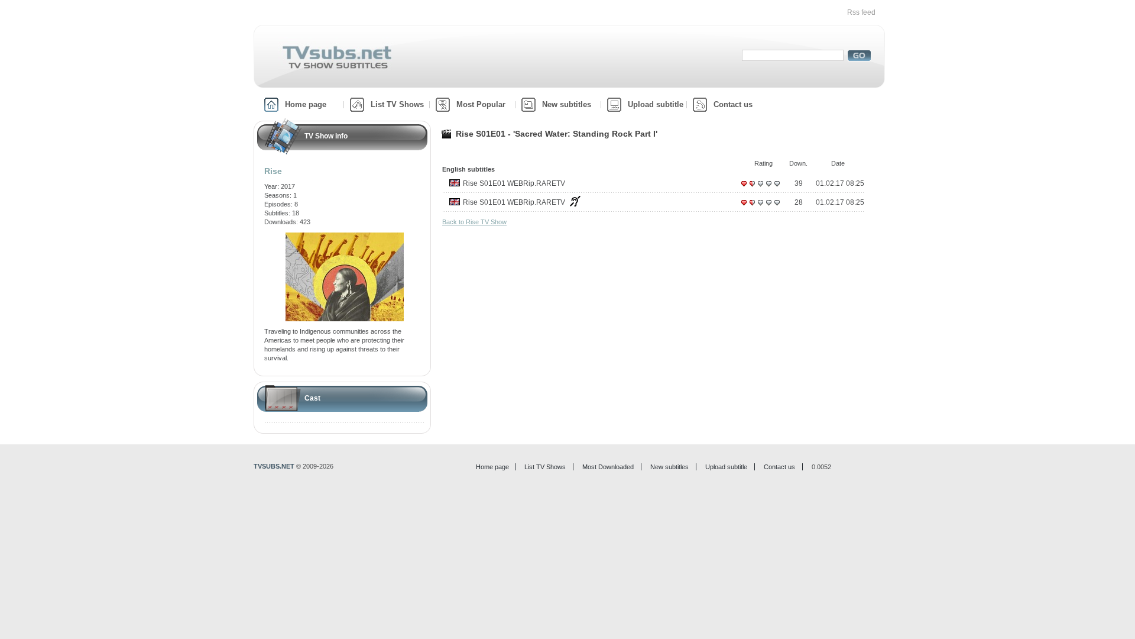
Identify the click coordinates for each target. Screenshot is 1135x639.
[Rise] (345, 236)
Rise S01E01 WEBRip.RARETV (514, 183)
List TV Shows (397, 104)
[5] (777, 188)
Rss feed (861, 12)
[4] (768, 188)
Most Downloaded (608, 466)
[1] (744, 188)
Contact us (733, 104)
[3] (760, 188)
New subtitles (566, 104)
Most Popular (480, 104)
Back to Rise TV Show (474, 221)
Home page (305, 104)
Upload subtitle (655, 104)
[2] (752, 188)
